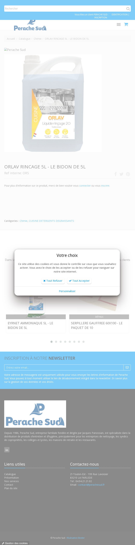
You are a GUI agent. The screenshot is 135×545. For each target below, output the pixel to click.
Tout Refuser (54, 280)
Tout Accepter (81, 280)
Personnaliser (67, 291)
